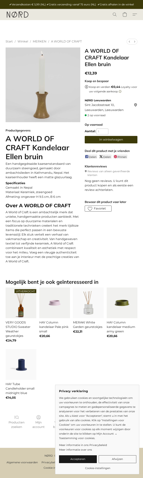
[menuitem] (129, 41)
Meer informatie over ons (75, 449)
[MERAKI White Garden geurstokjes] (88, 303)
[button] (17, 14)
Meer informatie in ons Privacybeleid (83, 445)
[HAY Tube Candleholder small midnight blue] (21, 364)
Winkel (23, 41)
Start (9, 41)
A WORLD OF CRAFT (66, 41)
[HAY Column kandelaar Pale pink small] (54, 303)
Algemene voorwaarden (22, 462)
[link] (97, 466)
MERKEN (39, 41)
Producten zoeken (17, 425)
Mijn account (38, 425)
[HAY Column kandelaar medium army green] (122, 303)
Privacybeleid (50, 462)
